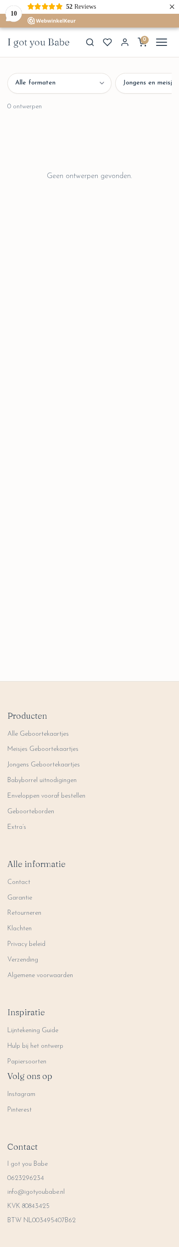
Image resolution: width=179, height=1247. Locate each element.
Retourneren (24, 913)
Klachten (19, 928)
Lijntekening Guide (32, 1030)
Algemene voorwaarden (40, 975)
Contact (18, 882)
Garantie (19, 898)
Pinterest (19, 1110)
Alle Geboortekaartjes (38, 734)
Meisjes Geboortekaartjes (42, 749)
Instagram (21, 1094)
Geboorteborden (30, 811)
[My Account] (125, 42)
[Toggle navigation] (161, 42)
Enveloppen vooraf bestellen (46, 796)
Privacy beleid (26, 944)
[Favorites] (107, 42)
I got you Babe (38, 42)
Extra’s (16, 827)
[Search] (90, 42)
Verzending (22, 959)
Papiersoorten (26, 1061)
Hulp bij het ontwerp (35, 1046)
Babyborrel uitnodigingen (42, 780)
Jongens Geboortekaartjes (43, 764)
